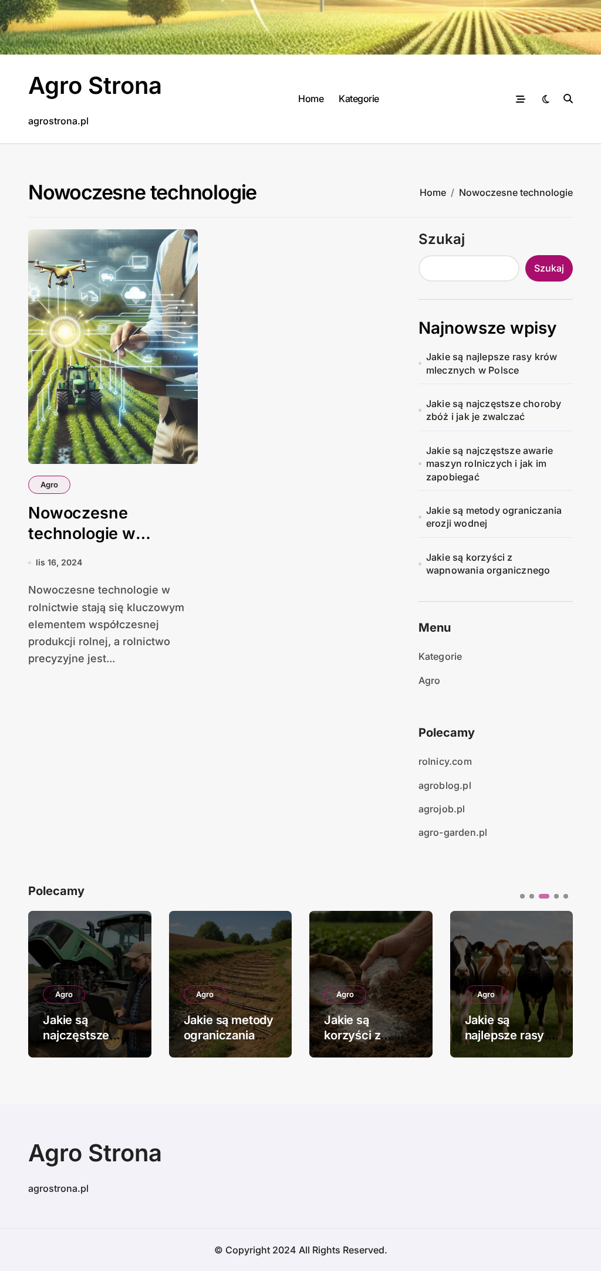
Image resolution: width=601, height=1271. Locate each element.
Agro (49, 484)
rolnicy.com (445, 761)
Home (310, 98)
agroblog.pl (444, 785)
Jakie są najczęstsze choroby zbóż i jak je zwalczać (494, 410)
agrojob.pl (441, 809)
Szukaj (441, 239)
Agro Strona (95, 85)
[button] (555, 983)
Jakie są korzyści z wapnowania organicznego (488, 563)
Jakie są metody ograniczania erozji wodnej (494, 516)
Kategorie (359, 98)
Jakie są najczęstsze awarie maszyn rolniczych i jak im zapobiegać (489, 464)
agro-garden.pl (453, 832)
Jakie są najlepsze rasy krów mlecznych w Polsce (492, 363)
